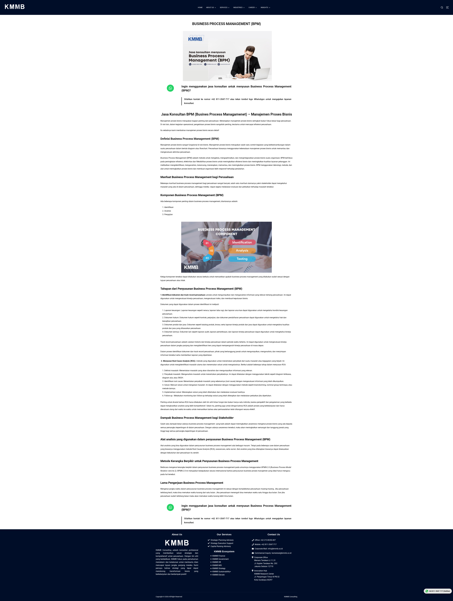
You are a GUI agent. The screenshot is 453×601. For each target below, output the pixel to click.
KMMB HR (216, 562)
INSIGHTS (264, 7)
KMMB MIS (217, 565)
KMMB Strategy (218, 568)
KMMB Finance (218, 556)
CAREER (252, 7)
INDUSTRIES (237, 7)
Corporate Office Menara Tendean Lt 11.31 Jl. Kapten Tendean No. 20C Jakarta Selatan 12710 (265, 562)
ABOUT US (210, 7)
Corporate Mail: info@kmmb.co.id (269, 549)
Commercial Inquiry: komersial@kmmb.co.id (273, 553)
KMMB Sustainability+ (221, 571)
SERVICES (223, 7)
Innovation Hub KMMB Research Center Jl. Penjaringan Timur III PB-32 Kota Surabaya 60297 (266, 575)
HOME (200, 7)
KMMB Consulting (290, 597)
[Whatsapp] (170, 88)
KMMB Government (220, 559)
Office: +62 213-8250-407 (265, 540)
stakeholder (266, 183)
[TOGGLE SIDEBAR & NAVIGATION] (448, 7)
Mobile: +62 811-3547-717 (266, 544)
